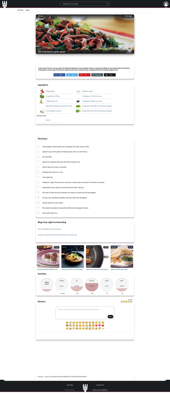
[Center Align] (107, 2)
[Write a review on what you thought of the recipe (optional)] (85, 312)
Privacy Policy (69, 390)
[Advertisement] (85, 60)
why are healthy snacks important (49, 229)
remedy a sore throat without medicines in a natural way (57, 235)
